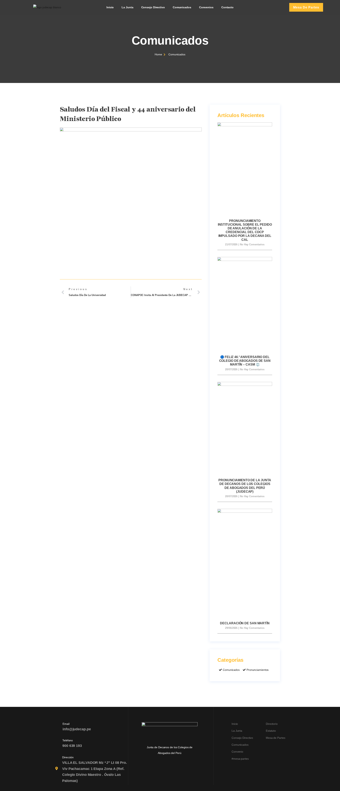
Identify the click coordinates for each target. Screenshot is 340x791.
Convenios (206, 7)
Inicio (110, 7)
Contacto (227, 7)
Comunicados (182, 7)
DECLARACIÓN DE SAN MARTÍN (245, 623)
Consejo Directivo (153, 7)
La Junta (127, 7)
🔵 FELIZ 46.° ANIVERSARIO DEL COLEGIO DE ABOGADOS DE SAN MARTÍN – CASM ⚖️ (245, 360)
